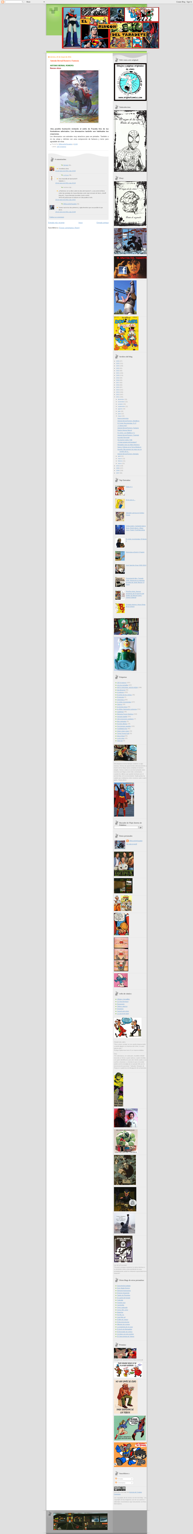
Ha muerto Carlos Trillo (125, 440)
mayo (120, 416)
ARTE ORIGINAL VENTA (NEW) (127, 687)
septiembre (121, 406)
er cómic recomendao (124, 702)
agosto (120, 409)
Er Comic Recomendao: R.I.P (127, 423)
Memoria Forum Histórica (125, 714)
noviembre (121, 401)
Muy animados (121, 721)
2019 (118, 378)
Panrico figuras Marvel (125, 430)
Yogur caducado (122, 1307)
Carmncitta (120, 1305)
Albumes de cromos (123, 1324)
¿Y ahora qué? (122, 425)
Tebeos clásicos (122, 1006)
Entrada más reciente (56, 223)
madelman (120, 711)
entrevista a (121, 699)
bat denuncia (121, 690)
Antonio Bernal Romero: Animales (128, 454)
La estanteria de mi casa (125, 1327)
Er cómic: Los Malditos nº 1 (126, 433)
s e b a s (66, 175)
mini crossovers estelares (125, 719)
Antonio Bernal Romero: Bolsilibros (128, 421)
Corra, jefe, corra (122, 1310)
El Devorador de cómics (124, 1331)
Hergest (65, 165)
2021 (118, 373)
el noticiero (120, 692)
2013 (118, 392)
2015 (118, 387)
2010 (118, 466)
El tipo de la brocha (123, 1322)
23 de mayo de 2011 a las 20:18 (65, 183)
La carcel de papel (123, 1013)
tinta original (121, 736)
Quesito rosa (121, 1302)
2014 (118, 390)
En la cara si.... (130, 500)
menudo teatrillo (122, 716)
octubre (120, 404)
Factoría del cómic (123, 1011)
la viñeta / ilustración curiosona (127, 709)
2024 (118, 366)
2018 (118, 380)
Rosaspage (120, 1004)
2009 (118, 468)
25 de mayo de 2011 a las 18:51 (65, 199)
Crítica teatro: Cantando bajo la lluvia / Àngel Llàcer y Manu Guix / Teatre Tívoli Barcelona (136, 528)
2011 (118, 397)
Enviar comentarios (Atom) (69, 228)
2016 (118, 385)
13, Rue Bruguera (122, 1001)
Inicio (81, 223)
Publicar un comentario (56, 217)
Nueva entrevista (123, 418)
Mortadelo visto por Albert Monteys (129, 444)
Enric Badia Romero (123, 1288)
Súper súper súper (123, 731)
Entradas (120, 1479)
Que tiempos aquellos (124, 726)
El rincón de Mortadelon (124, 1329)
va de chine (120, 738)
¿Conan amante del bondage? (127, 442)
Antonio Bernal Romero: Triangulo (128, 435)
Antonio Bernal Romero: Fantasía (128, 428)
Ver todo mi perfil (131, 844)
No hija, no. (120, 1314)
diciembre (121, 399)
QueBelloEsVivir (122, 728)
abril (119, 456)
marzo (120, 458)
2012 (118, 394)
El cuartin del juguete (123, 1298)
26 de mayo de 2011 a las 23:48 (65, 212)
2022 (118, 370)
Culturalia (120, 1300)
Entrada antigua (103, 223)
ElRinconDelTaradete (70, 204)
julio (119, 411)
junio (119, 413)
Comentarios (121, 1483)
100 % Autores (61, 146)
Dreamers (120, 1009)
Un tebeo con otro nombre (125, 1334)
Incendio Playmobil (123, 437)
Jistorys (119, 704)
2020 (118, 375)
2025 (118, 363)
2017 (118, 382)
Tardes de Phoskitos (123, 1295)
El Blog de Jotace (122, 1319)
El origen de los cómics (124, 695)
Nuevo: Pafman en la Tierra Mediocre (129, 447)
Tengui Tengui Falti (123, 733)
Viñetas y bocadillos (123, 999)
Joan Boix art (121, 1317)
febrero (120, 461)
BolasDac (120, 1312)
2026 (118, 361)
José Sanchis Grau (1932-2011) (136, 565)
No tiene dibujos (122, 724)
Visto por (120, 740)
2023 (118, 368)
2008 (118, 470)
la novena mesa (122, 707)
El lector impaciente (123, 1293)
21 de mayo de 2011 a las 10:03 (65, 171)
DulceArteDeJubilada (124, 1286)
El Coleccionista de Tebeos (125, 1336)
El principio (120, 697)
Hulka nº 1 (129, 487)
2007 (118, 473)
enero (120, 463)
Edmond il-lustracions (124, 1290)
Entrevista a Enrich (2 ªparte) (135, 552)
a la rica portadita (122, 685)
